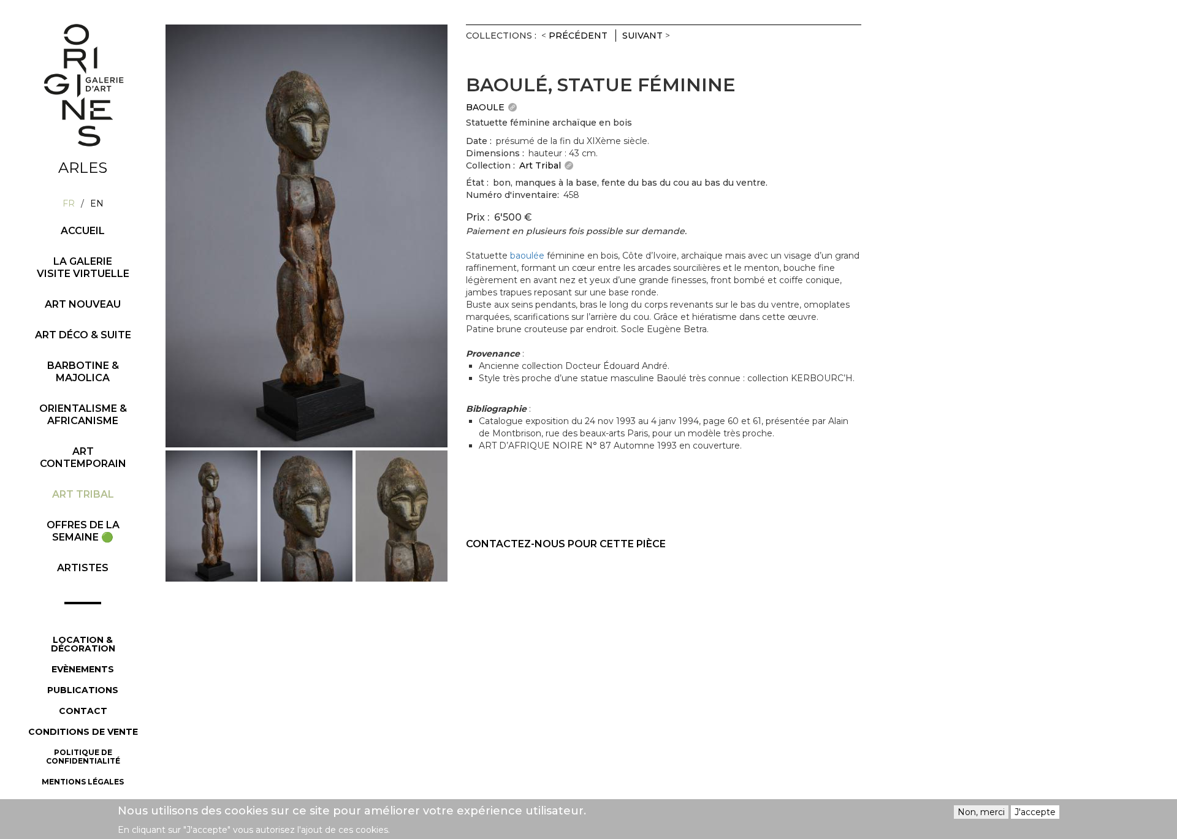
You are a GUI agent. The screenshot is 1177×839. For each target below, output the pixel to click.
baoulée (527, 255)
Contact (83, 710)
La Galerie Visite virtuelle (83, 267)
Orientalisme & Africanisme (83, 415)
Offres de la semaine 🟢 (83, 531)
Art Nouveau (83, 304)
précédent (578, 35)
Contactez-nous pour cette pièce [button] (566, 544)
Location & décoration (83, 644)
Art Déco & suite (83, 335)
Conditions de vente (83, 731)
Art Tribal (83, 494)
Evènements (82, 669)
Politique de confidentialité (83, 756)
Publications (82, 690)
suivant (642, 35)
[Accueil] (83, 85)
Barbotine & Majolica (83, 372)
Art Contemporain (83, 457)
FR (69, 203)
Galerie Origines (92, 157)
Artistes (83, 568)
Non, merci (981, 812)
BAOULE (485, 107)
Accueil (83, 231)
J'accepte (1035, 812)
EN (97, 203)
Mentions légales (83, 781)
